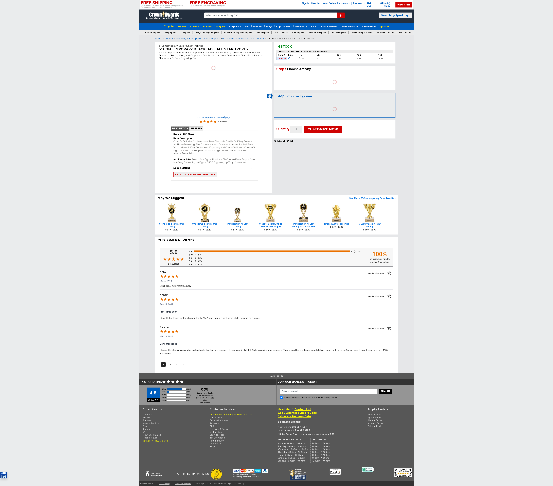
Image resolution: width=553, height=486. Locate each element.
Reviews (214, 423)
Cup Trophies (284, 26)
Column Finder (375, 426)
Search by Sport (392, 15)
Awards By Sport (152, 423)
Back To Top (276, 376)
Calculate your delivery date (195, 174)
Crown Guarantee (219, 420)
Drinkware (301, 26)
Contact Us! (303, 409)
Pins (247, 26)
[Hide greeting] (32, 438)
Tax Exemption (217, 437)
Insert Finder (374, 414)
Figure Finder (374, 417)
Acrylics (221, 26)
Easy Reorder (217, 435)
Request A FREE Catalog (155, 441)
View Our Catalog (152, 435)
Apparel (384, 26)
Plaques (208, 26)
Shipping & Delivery (220, 429)
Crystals (195, 26)
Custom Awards (349, 26)
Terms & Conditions (183, 484)
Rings (269, 26)
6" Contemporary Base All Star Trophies (243, 38)
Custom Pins (369, 26)
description (180, 128)
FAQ (212, 426)
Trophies (169, 26)
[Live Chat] (3, 475)
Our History (216, 417)
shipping (196, 128)
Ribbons (258, 26)
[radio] (276, 251)
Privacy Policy (330, 397)
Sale (313, 26)
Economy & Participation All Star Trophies (198, 38)
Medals (182, 26)
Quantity (282, 129)
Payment (358, 3)
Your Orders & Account (336, 3)
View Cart (403, 4)
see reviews (205, 402)
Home (158, 38)
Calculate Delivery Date (294, 416)
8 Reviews (177, 264)
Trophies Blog (150, 437)
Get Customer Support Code (297, 412)
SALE (145, 432)
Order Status (216, 432)
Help (369, 3)
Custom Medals (328, 26)
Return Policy (217, 441)
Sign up (385, 391)
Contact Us (215, 443)
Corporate (235, 26)
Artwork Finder (375, 423)
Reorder (315, 3)
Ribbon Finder (375, 420)
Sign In (305, 3)
